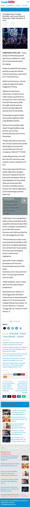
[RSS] (5, 377)
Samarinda (20, 336)
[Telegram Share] (19, 396)
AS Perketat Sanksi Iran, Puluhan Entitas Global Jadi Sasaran (19, 419)
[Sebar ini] (4, 396)
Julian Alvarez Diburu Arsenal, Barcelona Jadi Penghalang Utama (18, 432)
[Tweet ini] (9, 396)
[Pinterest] (23, 374)
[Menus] (28, 2)
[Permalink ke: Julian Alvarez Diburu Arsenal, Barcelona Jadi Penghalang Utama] (6, 433)
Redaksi (23, 494)
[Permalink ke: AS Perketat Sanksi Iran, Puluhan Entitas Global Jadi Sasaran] (6, 419)
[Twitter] (19, 374)
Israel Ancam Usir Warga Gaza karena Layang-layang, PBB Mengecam (18, 412)
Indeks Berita (4, 496)
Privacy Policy (24, 496)
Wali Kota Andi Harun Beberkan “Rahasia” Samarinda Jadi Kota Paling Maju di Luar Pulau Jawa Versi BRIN (14, 349)
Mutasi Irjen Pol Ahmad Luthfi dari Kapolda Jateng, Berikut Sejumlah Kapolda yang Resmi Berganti (22, 386)
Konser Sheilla (14, 333)
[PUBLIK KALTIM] (8, 2)
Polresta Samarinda (9, 336)
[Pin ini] (14, 396)
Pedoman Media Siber (14, 496)
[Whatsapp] (24, 396)
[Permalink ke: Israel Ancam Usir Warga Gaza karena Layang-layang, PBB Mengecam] (6, 412)
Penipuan (23, 333)
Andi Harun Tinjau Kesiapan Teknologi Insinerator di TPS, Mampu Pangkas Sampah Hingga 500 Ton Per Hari (13, 365)
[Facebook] (15, 374)
